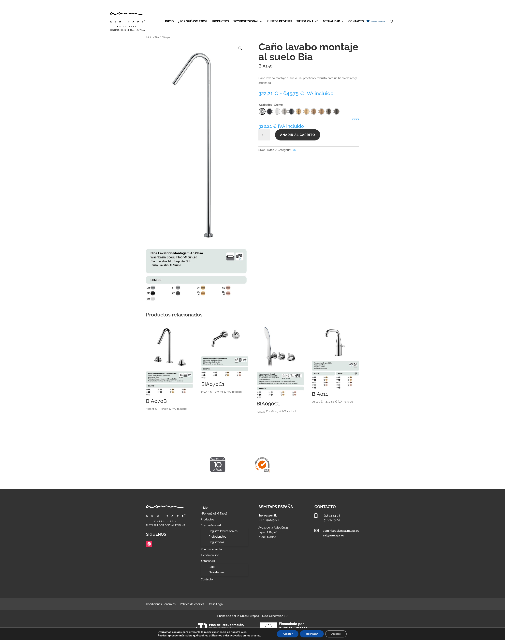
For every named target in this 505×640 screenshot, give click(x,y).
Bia (157, 37)
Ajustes (336, 634)
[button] (240, 48)
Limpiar (355, 119)
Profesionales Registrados (217, 539)
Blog (212, 566)
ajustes (255, 635)
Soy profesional (245, 21)
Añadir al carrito (297, 135)
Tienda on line (307, 21)
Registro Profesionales (223, 531)
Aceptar (288, 634)
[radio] (291, 111)
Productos (220, 21)
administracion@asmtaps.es (341, 530)
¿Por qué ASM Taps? (192, 21)
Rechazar (312, 634)
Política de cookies (192, 604)
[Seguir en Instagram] (149, 544)
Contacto (356, 21)
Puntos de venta (279, 21)
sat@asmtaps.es (333, 535)
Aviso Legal (216, 604)
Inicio (169, 21)
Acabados (265, 104)
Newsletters (216, 572)
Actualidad (331, 21)
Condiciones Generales (161, 604)
